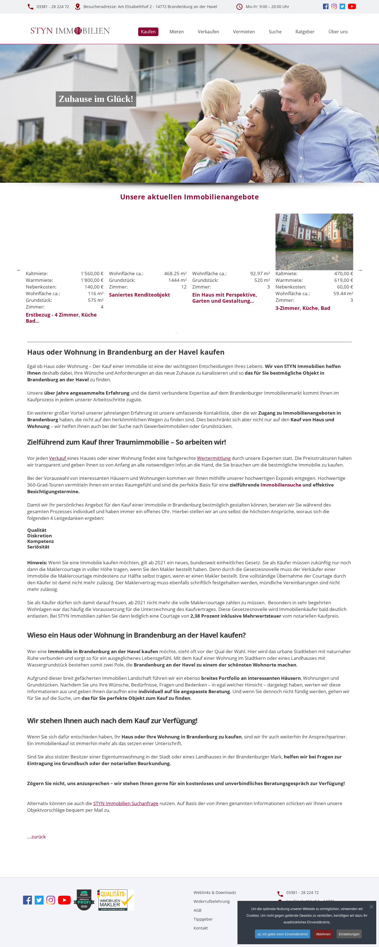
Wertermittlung (214, 458)
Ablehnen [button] (323, 933)
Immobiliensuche (281, 485)
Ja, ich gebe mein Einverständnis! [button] (282, 933)
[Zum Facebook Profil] (27, 899)
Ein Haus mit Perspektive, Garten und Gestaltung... (141, 297)
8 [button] (210, 333)
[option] (64, 256)
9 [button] (218, 333)
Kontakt (201, 928)
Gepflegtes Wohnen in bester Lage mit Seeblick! (312, 297)
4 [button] (177, 333)
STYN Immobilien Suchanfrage (125, 803)
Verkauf (58, 458)
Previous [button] (19, 269)
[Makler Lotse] (114, 899)
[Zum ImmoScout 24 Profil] (83, 899)
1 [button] (152, 333)
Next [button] (360, 269)
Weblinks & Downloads (215, 892)
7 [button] (202, 333)
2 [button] (160, 333)
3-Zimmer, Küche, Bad (219, 308)
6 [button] (193, 333)
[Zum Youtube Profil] (63, 899)
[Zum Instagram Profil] (49, 899)
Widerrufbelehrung (212, 901)
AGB (197, 910)
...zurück (36, 836)
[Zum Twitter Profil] (38, 899)
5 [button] (185, 333)
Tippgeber (203, 919)
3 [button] (168, 333)
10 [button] (227, 333)
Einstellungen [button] (349, 933)
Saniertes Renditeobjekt (56, 294)
